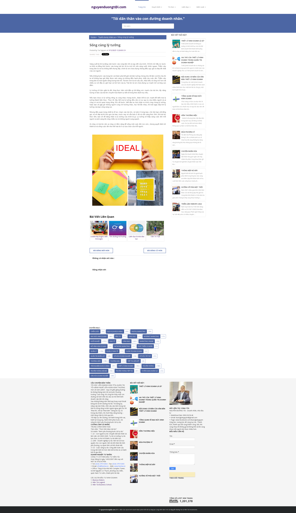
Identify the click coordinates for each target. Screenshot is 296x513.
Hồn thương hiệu (189, 115)
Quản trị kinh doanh (134, 351)
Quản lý (94, 351)
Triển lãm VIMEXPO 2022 (191, 204)
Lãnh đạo (185, 7)
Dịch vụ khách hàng (115, 331)
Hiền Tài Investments (190, 509)
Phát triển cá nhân (145, 346)
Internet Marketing (151, 336)
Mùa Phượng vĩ (188, 132)
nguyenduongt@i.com (108, 7)
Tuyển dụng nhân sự (107, 37)
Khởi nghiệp (95, 341)
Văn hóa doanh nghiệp (99, 376)
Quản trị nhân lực (98, 356)
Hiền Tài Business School (101, 485)
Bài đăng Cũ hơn (154, 250)
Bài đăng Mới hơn (101, 250)
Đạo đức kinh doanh (98, 336)
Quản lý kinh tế (112, 351)
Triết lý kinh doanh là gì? (192, 41)
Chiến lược (95, 331)
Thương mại (115, 361)
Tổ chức (171, 7)
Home (93, 37)
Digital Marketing (138, 331)
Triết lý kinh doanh (125, 366)
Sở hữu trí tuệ (145, 356)
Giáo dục (132, 336)
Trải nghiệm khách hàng (100, 366)
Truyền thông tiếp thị (124, 371)
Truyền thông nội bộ (99, 371)
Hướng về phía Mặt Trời (192, 187)
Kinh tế (112, 341)
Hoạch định (156, 7)
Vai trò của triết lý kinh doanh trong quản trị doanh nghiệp (192, 60)
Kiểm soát (200, 7)
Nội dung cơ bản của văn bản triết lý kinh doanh (152, 410)
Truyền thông (148, 366)
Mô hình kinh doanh (98, 346)
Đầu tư (118, 336)
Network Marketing (122, 346)
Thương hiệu (96, 361)
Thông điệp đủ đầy (189, 170)
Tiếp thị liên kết (133, 361)
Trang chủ (142, 7)
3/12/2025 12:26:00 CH (117, 50)
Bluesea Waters (98, 480)
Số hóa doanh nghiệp (122, 356)
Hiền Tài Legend (98, 482)
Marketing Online (146, 341)
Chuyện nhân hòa (189, 151)
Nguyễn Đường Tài (176, 509)
